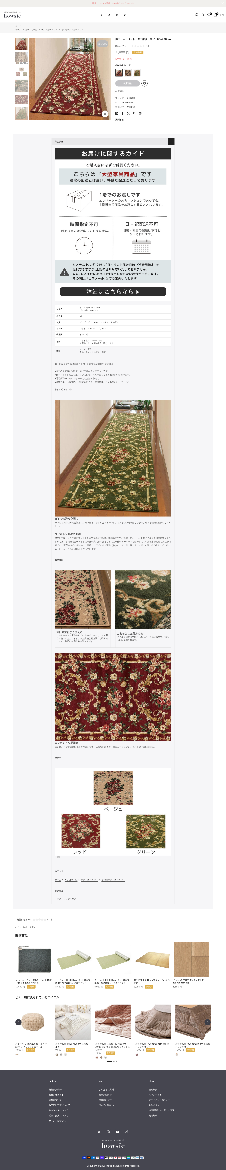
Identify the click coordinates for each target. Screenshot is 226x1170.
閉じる (3, 3)
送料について (55, 1099)
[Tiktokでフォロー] (127, 1132)
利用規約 (153, 1115)
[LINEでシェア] (116, 113)
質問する (119, 119)
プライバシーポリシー (159, 1099)
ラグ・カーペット (49, 29)
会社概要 (153, 1089)
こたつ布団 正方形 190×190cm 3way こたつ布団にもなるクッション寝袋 (112, 1046)
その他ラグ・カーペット (113, 879)
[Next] (207, 1022)
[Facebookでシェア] (122, 113)
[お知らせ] (113, 3)
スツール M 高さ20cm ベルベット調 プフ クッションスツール (32, 1045)
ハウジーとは (155, 1094)
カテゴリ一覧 (31, 29)
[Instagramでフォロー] (108, 1132)
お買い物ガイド (56, 1094)
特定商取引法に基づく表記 (161, 1110)
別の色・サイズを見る (65, 899)
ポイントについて (57, 1120)
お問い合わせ (105, 1094)
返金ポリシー (155, 1105)
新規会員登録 (55, 1089)
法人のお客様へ (106, 1105)
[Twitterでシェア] (128, 113)
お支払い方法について (59, 1105)
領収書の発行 (105, 1099)
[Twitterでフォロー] (99, 1132)
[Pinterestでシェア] (134, 113)
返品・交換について (58, 1115)
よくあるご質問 (106, 1089)
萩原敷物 (131, 98)
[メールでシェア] (140, 113)
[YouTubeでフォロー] (118, 1132)
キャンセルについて (58, 1110)
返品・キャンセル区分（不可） (94, 352)
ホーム (18, 26)
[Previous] (18, 1022)
